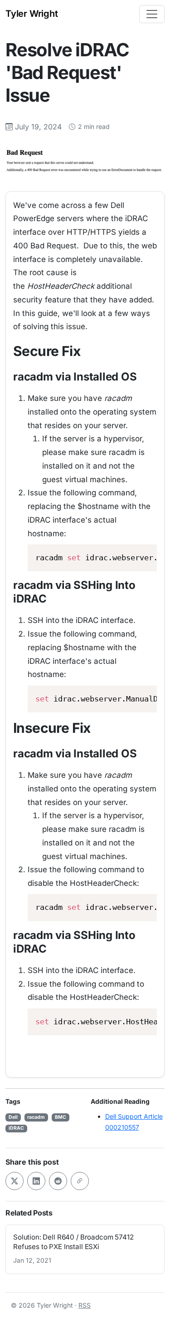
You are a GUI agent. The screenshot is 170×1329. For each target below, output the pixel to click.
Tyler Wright (31, 13)
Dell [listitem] (13, 1117)
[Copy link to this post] (80, 1181)
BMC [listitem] (60, 1117)
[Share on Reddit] (58, 1181)
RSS (84, 1305)
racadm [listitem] (36, 1117)
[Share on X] (14, 1181)
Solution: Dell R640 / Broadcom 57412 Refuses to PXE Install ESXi (73, 1242)
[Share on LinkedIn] (36, 1181)
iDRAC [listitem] (16, 1128)
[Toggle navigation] (152, 14)
